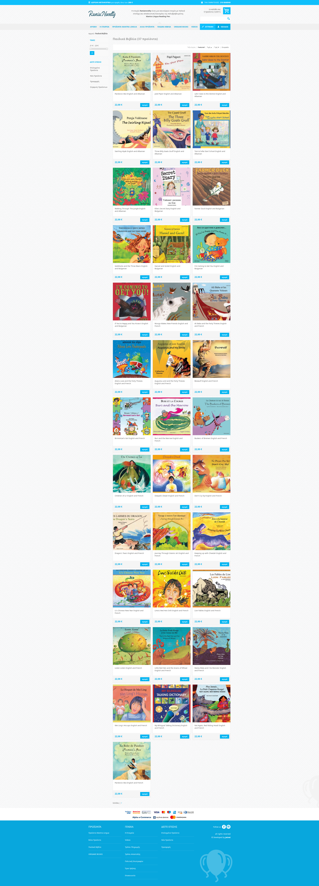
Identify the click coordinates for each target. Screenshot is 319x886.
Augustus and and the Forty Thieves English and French (170, 382)
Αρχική (91, 33)
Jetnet (228, 837)
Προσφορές (94, 81)
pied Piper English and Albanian (168, 94)
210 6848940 (225, 2)
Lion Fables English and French (208, 610)
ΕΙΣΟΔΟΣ (223, 27)
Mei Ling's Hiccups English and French (131, 725)
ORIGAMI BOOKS (181, 27)
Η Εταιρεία (129, 833)
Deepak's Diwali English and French (169, 496)
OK (92, 53)
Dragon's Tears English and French (129, 553)
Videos (127, 840)
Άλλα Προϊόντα (94, 840)
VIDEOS (194, 27)
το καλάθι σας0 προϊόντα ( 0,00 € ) (212, 10)
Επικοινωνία (130, 875)
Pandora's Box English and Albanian (130, 94)
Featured (201, 47)
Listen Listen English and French (128, 668)
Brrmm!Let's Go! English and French (130, 438)
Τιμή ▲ (209, 47)
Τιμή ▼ (216, 47)
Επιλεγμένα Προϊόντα (95, 69)
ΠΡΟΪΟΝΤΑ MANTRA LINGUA (124, 27)
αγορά (145, 105)
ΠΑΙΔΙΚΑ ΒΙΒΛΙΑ (164, 27)
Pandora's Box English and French (129, 783)
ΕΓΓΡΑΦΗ (208, 27)
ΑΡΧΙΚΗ (93, 27)
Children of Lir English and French (129, 496)
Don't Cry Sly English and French (208, 496)
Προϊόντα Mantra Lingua (98, 833)
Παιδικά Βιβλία (94, 847)
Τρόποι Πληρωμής (132, 847)
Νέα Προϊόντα (96, 76)
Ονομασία (225, 47)
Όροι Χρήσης (130, 868)
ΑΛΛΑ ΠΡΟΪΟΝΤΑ (147, 27)
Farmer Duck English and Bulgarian (209, 208)
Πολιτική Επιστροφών (134, 861)
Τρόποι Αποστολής (132, 854)
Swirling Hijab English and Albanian (130, 151)
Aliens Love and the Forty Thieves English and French (129, 382)
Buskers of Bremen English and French (211, 438)
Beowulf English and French (206, 381)
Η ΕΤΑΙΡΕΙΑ (104, 27)
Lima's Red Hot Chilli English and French (171, 610)
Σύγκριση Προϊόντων (98, 87)
